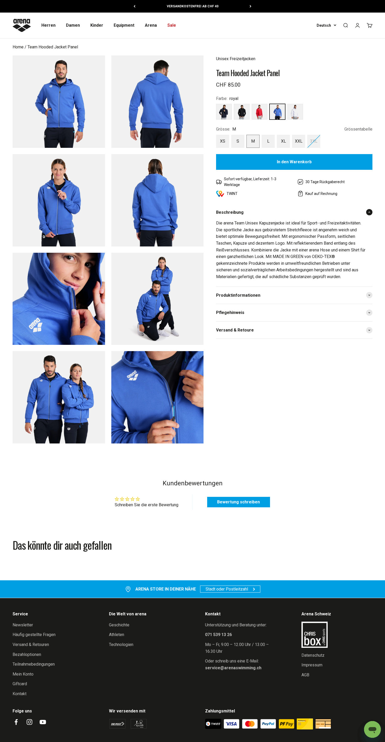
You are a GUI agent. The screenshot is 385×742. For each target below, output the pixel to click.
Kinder (96, 25)
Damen (73, 25)
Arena (151, 25)
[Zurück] (134, 6)
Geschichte (119, 624)
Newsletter (23, 624)
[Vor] (250, 6)
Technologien (121, 644)
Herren (48, 25)
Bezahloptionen (27, 654)
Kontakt (19, 693)
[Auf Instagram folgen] (29, 722)
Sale (171, 25)
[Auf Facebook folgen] (16, 722)
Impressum (311, 664)
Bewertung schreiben (238, 501)
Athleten (116, 634)
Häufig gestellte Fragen (34, 634)
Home (18, 46)
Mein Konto (23, 674)
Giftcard (20, 683)
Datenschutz (312, 655)
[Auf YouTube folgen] (42, 722)
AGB (305, 674)
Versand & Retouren (31, 644)
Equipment (124, 25)
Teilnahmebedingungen (34, 664)
